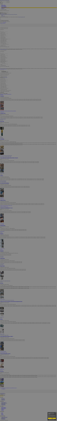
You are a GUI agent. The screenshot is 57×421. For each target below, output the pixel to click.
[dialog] (52, 416)
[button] (52, 419)
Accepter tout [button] (50, 418)
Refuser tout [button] (54, 418)
